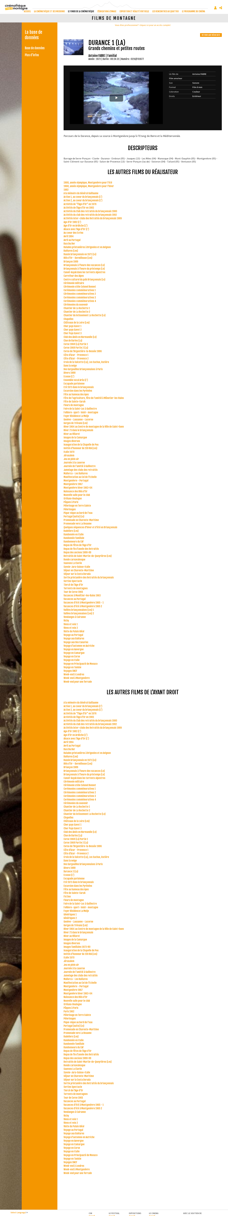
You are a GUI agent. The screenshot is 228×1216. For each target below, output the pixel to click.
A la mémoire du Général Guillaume (81, 193)
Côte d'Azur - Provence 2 (76, 358)
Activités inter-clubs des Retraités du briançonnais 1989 (93, 218)
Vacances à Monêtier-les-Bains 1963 (82, 595)
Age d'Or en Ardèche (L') (75, 225)
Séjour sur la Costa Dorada (77, 573)
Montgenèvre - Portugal (76, 480)
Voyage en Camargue (74, 652)
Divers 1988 (70, 372)
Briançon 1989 (71, 261)
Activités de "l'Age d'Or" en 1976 (80, 204)
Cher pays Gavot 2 (73, 329)
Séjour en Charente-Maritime (79, 570)
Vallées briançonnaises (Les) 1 (79, 609)
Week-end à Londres (74, 674)
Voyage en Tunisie (72, 667)
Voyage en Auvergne (74, 649)
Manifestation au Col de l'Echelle (80, 477)
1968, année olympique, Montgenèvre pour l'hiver (89, 186)
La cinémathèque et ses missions (49, 11)
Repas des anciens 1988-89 (77, 552)
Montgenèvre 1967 (73, 484)
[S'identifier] (215, 8)
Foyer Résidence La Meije (76, 416)
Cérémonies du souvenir (76, 304)
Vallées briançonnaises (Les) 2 (79, 613)
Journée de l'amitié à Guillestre (80, 466)
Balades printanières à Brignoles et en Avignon (87, 247)
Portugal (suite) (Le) (74, 516)
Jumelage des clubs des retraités (81, 469)
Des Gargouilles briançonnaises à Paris (83, 369)
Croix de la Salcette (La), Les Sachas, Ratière (86, 362)
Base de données (35, 48)
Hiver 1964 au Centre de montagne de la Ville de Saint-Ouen (94, 426)
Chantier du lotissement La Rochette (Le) (85, 315)
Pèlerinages (70, 509)
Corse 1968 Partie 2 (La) (76, 347)
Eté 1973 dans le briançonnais (79, 387)
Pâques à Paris (71, 502)
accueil (27, 11)
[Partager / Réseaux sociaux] (220, 8)
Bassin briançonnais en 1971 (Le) (80, 254)
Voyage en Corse (72, 656)
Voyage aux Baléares (74, 638)
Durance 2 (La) (71, 871)
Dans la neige (70, 365)
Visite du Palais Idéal (74, 631)
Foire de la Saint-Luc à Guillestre (80, 408)
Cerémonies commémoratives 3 (80, 297)
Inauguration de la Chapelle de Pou (81, 444)
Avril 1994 (69, 236)
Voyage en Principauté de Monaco (81, 663)
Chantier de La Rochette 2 (77, 311)
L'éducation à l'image (106, 11)
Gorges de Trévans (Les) (76, 423)
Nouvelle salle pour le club (77, 494)
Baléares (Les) (71, 250)
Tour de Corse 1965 (73, 591)
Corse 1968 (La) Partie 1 (76, 344)
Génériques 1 (70, 914)
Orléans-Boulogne (73, 498)
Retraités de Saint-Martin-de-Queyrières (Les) (88, 556)
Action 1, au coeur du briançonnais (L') (83, 196)
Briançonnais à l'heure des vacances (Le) (84, 265)
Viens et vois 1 (71, 624)
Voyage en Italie (72, 660)
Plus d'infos (32, 55)
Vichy (66, 620)
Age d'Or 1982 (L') (72, 222)
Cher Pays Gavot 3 (73, 333)
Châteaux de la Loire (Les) (77, 322)
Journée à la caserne (74, 462)
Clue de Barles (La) (73, 340)
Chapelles (68, 319)
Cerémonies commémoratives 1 (80, 290)
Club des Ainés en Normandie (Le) (80, 337)
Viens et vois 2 (71, 627)
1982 (66, 189)
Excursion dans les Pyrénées (78, 390)
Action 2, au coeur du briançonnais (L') (83, 200)
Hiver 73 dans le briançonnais (78, 430)
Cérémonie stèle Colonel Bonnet (80, 286)
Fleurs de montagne (74, 405)
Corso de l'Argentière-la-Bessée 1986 (83, 351)
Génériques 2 (70, 918)
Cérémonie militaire (74, 283)
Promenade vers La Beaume (78, 523)
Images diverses (72, 441)
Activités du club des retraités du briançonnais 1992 (90, 214)
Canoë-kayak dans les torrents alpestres (84, 272)
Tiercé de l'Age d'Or (73, 584)
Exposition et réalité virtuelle (134, 11)
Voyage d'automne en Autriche (79, 645)
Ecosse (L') (69, 376)
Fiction (67, 896)
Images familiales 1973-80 (77, 946)
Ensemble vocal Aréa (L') (76, 380)
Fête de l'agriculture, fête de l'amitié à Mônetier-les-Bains (94, 398)
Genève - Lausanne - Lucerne (78, 419)
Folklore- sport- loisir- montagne (81, 412)
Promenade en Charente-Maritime (81, 520)
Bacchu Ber (69, 243)
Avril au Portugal (72, 240)
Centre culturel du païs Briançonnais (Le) (84, 279)
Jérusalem (69, 455)
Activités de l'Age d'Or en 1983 (79, 207)
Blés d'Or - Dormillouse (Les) (78, 257)
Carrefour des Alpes (74, 275)
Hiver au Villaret (72, 433)
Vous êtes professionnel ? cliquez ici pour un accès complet (142, 25)
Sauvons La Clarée (73, 563)
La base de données (33, 34)
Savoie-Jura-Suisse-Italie (77, 566)
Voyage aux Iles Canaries (76, 642)
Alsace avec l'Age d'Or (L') (76, 229)
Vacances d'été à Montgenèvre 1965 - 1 (84, 602)
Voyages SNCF (70, 670)
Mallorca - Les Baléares (76, 473)
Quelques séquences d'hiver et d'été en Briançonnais (90, 527)
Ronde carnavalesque (74, 559)
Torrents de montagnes (76, 588)
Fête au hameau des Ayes (76, 394)
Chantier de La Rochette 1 (77, 308)
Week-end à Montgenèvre (77, 678)
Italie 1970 (69, 451)
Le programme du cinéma (193, 11)
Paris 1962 (69, 1011)
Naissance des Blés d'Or (75, 491)
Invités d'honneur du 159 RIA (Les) (80, 448)
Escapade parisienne (74, 383)
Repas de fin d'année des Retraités (81, 548)
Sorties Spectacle (73, 581)
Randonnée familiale (74, 538)
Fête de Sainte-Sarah (74, 401)
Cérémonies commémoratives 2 (80, 293)
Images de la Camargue (75, 437)
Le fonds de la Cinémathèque (81, 11)
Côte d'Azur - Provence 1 (76, 354)
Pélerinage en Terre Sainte (77, 505)
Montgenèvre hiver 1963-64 (78, 487)
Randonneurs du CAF (74, 541)
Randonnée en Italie (74, 534)
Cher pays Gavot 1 (72, 326)
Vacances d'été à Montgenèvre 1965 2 (83, 606)
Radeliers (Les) (71, 530)
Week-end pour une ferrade (78, 681)
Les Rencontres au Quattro (165, 11)
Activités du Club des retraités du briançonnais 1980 (90, 211)
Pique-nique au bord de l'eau (78, 512)
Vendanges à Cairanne (75, 617)
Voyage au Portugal (73, 634)
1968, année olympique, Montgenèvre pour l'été (88, 182)
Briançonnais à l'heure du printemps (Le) (84, 268)
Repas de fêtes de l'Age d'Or (78, 545)
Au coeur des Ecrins (73, 232)
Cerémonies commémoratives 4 (80, 301)
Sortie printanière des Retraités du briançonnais (89, 577)
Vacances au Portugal (75, 599)
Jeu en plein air (71, 459)
